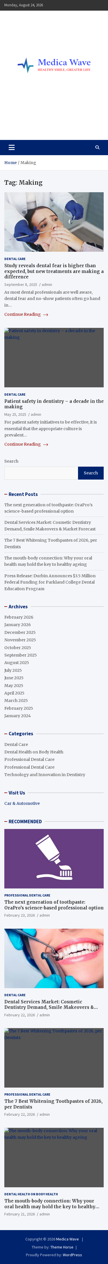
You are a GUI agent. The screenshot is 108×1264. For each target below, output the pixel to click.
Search (11, 461)
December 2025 (20, 632)
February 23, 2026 (19, 915)
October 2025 (17, 647)
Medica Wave (33, 122)
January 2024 (17, 715)
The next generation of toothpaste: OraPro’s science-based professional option (54, 905)
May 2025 (13, 685)
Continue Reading (23, 314)
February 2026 (18, 617)
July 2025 (13, 670)
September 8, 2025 (20, 284)
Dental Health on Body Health (33, 752)
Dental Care (15, 259)
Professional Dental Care (29, 759)
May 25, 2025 (15, 414)
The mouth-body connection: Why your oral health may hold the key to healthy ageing (49, 1206)
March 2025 (16, 700)
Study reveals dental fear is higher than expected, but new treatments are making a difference (54, 271)
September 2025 (20, 655)
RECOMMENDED (25, 821)
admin (47, 284)
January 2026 (17, 624)
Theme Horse (61, 1247)
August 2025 (16, 662)
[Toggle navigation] (11, 147)
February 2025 (18, 708)
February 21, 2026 (19, 1214)
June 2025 (14, 677)
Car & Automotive (22, 803)
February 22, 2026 (19, 1014)
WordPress (72, 1254)
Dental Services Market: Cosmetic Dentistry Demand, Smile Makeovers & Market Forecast (49, 1007)
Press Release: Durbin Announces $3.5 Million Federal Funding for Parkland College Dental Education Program (50, 582)
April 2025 (14, 693)
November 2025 (20, 639)
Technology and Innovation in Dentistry (44, 774)
